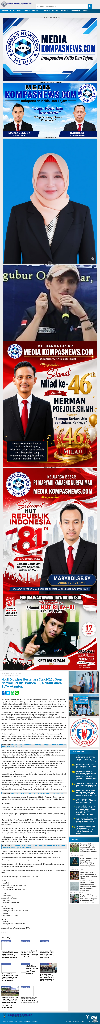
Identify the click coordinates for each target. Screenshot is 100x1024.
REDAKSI (68, 1021)
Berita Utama (15, 11)
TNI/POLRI (36, 11)
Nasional (46, 11)
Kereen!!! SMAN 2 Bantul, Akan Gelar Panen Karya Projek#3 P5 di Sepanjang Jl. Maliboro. (86, 785)
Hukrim (55, 11)
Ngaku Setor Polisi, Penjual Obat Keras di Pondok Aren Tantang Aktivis (88, 875)
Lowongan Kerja (93, 1021)
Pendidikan (75, 11)
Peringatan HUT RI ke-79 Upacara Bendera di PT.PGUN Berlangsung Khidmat (86, 800)
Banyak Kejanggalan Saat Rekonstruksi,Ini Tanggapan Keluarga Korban (86, 766)
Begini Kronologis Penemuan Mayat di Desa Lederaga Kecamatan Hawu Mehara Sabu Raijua (86, 820)
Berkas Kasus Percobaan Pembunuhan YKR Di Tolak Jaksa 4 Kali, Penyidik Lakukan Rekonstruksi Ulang (86, 758)
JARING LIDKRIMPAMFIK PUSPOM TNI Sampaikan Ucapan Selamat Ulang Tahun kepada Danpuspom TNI (83, 863)
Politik (85, 11)
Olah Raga (18, 673)
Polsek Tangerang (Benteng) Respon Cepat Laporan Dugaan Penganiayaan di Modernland (88, 886)
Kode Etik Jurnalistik (79, 1021)
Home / (3, 673)
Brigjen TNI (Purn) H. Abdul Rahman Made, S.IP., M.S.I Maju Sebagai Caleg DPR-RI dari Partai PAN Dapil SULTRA (86, 793)
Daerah (27, 11)
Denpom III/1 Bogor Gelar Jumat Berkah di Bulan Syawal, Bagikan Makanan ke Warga (88, 898)
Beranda (4, 11)
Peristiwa (64, 11)
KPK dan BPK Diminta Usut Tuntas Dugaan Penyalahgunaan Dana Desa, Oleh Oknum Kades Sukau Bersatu (86, 830)
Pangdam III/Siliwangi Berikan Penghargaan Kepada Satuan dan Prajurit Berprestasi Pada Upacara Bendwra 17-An (83, 848)
